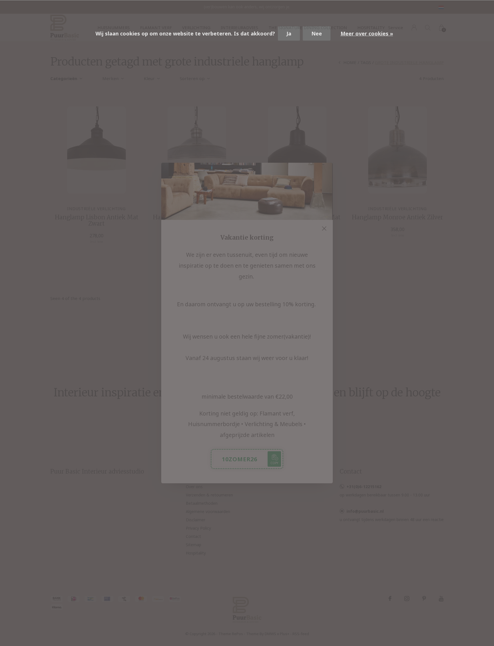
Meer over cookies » (366, 33)
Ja (288, 33)
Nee (316, 33)
